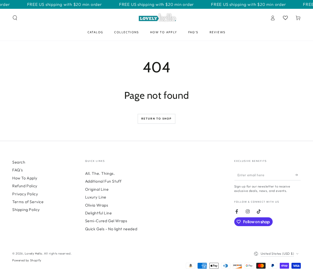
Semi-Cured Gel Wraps (106, 220)
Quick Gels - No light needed (111, 228)
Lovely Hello (33, 253)
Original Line (97, 189)
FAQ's (17, 169)
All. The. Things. (100, 173)
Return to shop (156, 118)
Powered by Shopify (26, 260)
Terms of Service (28, 201)
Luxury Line (96, 197)
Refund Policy (24, 185)
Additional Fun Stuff (103, 181)
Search (18, 162)
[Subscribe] (298, 174)
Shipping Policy (26, 209)
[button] (15, 17)
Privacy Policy (25, 193)
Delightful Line (98, 212)
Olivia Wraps (96, 205)
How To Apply (24, 178)
